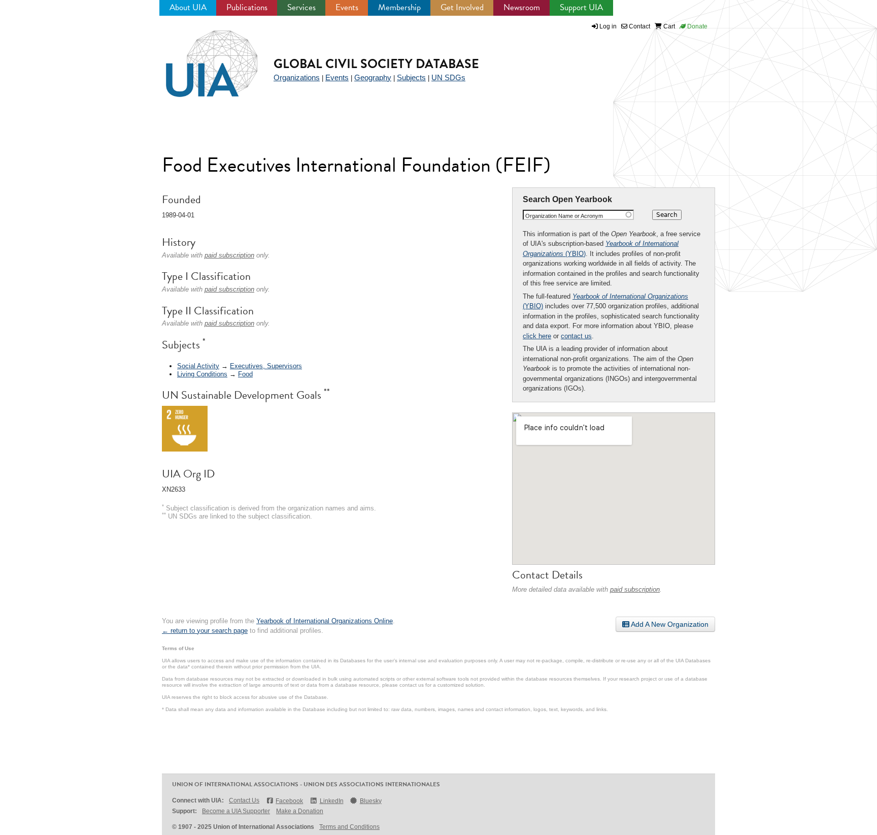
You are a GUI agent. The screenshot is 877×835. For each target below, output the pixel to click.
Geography (372, 77)
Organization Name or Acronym (564, 216)
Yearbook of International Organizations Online (324, 621)
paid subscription (635, 589)
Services (301, 7)
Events (346, 7)
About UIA (188, 7)
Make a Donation (299, 811)
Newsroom (521, 7)
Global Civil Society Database (376, 63)
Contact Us (244, 800)
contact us (576, 336)
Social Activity (198, 366)
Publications (246, 7)
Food (245, 374)
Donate (696, 26)
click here (537, 336)
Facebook (289, 801)
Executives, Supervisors (266, 366)
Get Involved (462, 7)
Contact (638, 26)
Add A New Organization (669, 624)
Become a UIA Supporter (236, 811)
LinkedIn (331, 801)
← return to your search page (205, 630)
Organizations (297, 77)
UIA (200, 58)
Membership (399, 7)
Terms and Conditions (349, 826)
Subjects (411, 77)
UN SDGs (448, 77)
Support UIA (581, 7)
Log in (608, 26)
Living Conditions (202, 374)
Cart (668, 26)
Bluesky (371, 801)
